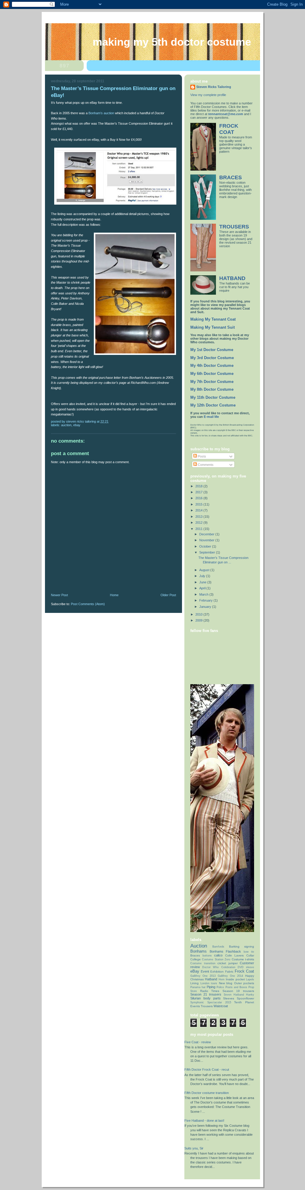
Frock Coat (244, 971)
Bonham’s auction (101, 113)
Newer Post (59, 595)
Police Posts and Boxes (232, 987)
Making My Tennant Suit (212, 327)
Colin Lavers (234, 955)
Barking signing (241, 946)
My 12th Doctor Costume (213, 405)
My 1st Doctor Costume (211, 350)
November (207, 540)
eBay (76, 425)
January (205, 606)
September (207, 552)
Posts (201, 456)
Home (114, 595)
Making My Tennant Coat (213, 319)
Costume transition (202, 963)
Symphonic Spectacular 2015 (210, 1002)
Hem (222, 979)
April (202, 588)
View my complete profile (208, 95)
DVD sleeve (246, 967)
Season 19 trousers (238, 991)
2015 (199, 504)
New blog (226, 983)
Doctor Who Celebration (218, 967)
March (204, 594)
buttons (207, 955)
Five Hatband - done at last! (204, 1120)
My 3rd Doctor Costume (212, 358)
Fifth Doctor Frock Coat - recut (206, 1069)
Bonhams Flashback (225, 951)
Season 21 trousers (205, 994)
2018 (199, 486)
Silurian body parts (205, 998)
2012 (199, 522)
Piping (211, 987)
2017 (199, 492)
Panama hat (198, 987)
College (195, 959)
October (205, 546)
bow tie (249, 951)
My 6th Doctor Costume (212, 374)
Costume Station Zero (216, 959)
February (206, 600)
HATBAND (232, 278)
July (202, 576)
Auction (66, 425)
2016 (199, 498)
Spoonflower (245, 998)
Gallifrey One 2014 (230, 975)
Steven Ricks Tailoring (213, 87)
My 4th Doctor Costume (212, 366)
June (203, 582)
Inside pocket (235, 979)
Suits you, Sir (193, 1148)
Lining (194, 983)
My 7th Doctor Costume (212, 382)
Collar (250, 955)
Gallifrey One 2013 (203, 975)
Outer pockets (244, 983)
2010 (199, 614)
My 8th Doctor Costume (212, 389)
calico (218, 955)
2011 (199, 529)
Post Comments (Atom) (88, 604)
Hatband (211, 979)
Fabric (229, 971)
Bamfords (218, 946)
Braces (195, 955)
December (207, 534)
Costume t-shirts (243, 959)
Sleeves (228, 998)
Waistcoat (221, 1006)
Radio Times (210, 991)
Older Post (168, 595)
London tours (208, 983)
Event (205, 971)
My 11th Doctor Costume (212, 397)
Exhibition (217, 971)
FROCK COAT (228, 129)
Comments (205, 464)
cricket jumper (227, 963)
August (204, 570)
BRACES (230, 177)
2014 (199, 510)
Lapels (250, 979)
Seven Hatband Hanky (239, 994)
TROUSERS (234, 227)
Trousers (207, 1006)
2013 (199, 516)
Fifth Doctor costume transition (206, 1093)
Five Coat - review (197, 1042)
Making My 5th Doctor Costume (172, 42)
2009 (199, 620)
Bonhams (198, 951)
